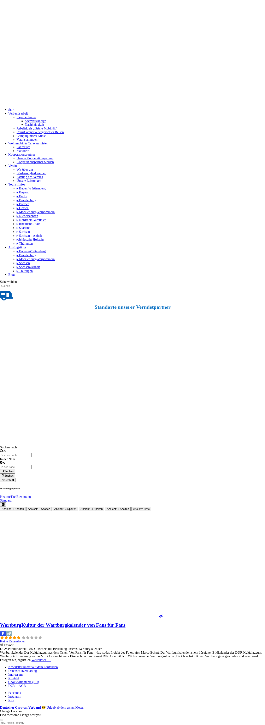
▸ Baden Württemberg (31, 188)
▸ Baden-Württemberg (31, 251)
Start (11, 109)
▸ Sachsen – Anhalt (29, 235)
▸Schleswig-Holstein (30, 239)
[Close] (1, 719)
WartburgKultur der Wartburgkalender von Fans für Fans (62, 625)
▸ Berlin (22, 196)
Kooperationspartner (21, 154)
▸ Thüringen (25, 243)
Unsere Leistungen (29, 180)
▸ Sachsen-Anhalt (28, 267)
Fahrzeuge (23, 147)
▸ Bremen (23, 204)
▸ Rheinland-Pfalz (28, 224)
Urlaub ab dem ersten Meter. (65, 707)
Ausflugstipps (17, 247)
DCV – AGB (17, 685)
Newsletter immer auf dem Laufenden (33, 667)
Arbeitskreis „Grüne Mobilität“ (37, 128)
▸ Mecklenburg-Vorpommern (36, 212)
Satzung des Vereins (30, 177)
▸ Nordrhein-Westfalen (31, 220)
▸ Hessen (23, 208)
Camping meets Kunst (31, 136)
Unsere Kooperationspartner (35, 158)
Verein (12, 165)
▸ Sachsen (23, 231)
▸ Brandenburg (26, 200)
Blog (11, 274)
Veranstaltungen (27, 139)
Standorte (23, 151)
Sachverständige (35, 121)
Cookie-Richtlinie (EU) (23, 682)
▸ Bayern (23, 192)
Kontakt (13, 678)
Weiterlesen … (41, 660)
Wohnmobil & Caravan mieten (28, 143)
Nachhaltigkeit (34, 124)
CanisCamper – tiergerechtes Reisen (40, 132)
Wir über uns (25, 169)
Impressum (15, 674)
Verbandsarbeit (18, 113)
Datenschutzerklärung (22, 671)
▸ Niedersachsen (27, 216)
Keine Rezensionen (12, 641)
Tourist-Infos (16, 184)
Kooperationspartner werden (35, 162)
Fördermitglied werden (31, 173)
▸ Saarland (23, 227)
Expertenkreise (26, 117)
